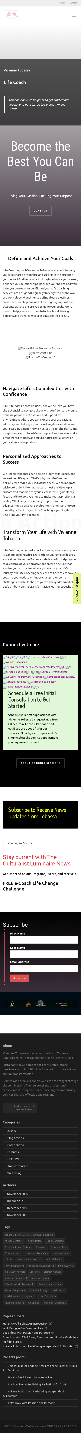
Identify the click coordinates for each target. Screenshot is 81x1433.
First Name (17, 933)
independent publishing (41, 1265)
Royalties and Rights (50, 1284)
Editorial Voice (54, 1259)
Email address (19, 961)
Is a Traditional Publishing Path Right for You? (37, 1384)
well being (33, 1302)
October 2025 (15, 1201)
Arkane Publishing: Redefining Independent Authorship (38, 1346)
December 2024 (17, 1208)
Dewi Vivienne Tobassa (29, 1259)
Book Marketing (55, 1240)
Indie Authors (65, 1265)
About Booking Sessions (40, 763)
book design (35, 1240)
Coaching (41, 1247)
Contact (73, 3)
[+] (6, 657)
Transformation (17, 1166)
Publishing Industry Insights (19, 1284)
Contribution (15, 1145)
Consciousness (13, 1253)
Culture (8, 1259)
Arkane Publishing (43, 1234)
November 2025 (17, 1193)
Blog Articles (15, 1138)
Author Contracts (14, 1240)
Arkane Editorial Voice (17, 1234)
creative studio (61, 1253)
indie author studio (15, 1271)
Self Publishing (39, 1290)
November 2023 (17, 1215)
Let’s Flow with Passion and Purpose (26, 1332)
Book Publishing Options (18, 1247)
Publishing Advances (37, 1278)
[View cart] (64, 15)
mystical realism (13, 1278)
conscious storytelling (37, 1253)
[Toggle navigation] (74, 15)
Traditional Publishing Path (19, 1296)
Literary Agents (52, 1271)
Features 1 (14, 1152)
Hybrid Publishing (14, 1265)
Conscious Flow (58, 1247)
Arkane (12, 1131)
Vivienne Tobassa (14, 1302)
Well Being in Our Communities (23, 1328)
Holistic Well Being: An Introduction (25, 1323)
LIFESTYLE (14, 1159)
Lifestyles (35, 1271)
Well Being (14, 1173)
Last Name (17, 947)
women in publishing (55, 1302)
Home (62, 3)
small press (58, 1290)
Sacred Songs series (16, 1290)
